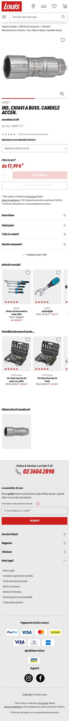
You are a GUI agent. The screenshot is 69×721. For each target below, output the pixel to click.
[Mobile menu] (4, 16)
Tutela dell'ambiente (13, 602)
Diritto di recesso (11, 586)
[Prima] (64, 67)
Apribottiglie (47, 311)
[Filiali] (33, 6)
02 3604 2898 (38, 471)
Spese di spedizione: (11, 200)
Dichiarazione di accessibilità (17, 597)
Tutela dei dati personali (15, 581)
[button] (63, 17)
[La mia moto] (43, 6)
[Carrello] (64, 6)
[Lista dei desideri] (54, 6)
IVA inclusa (31, 196)
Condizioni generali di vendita (18, 576)
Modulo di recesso (12, 591)
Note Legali (8, 570)
